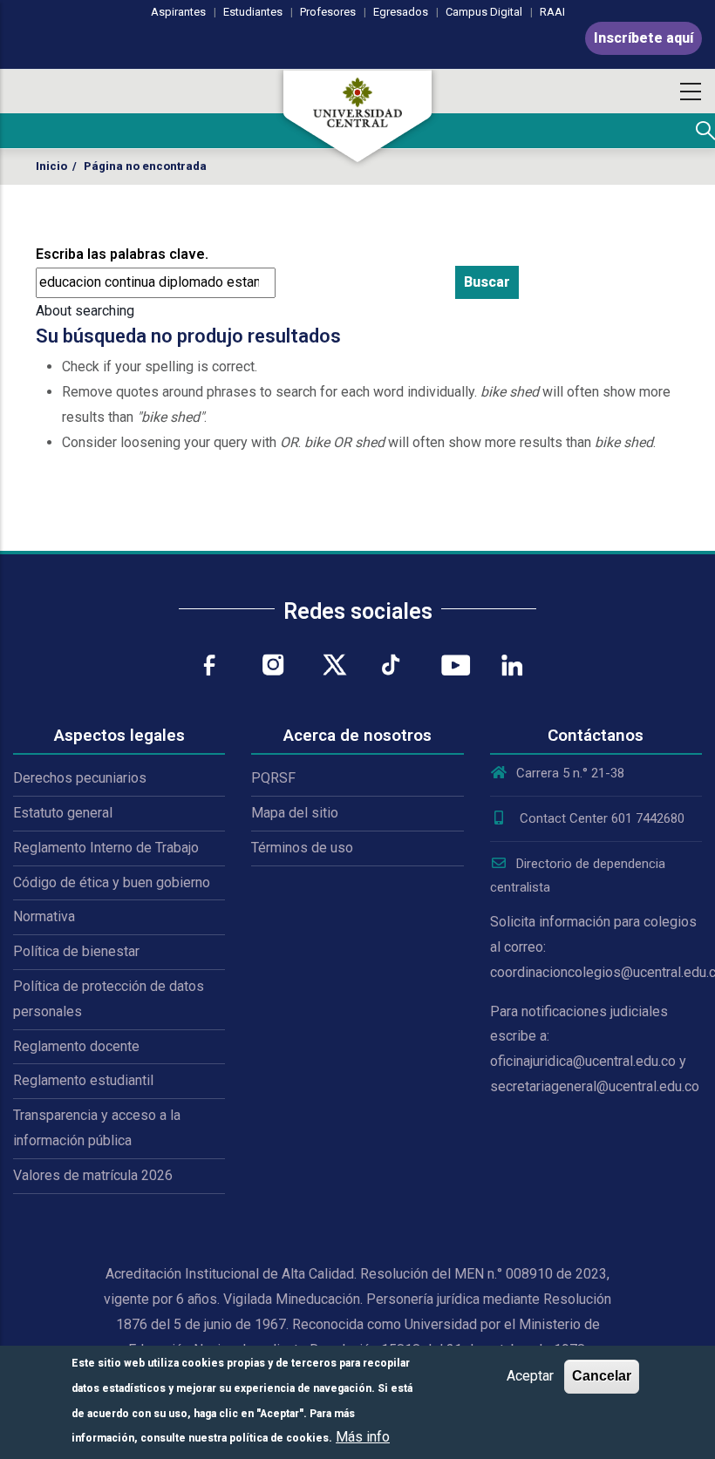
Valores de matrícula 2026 (93, 1175)
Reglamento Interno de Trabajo (106, 847)
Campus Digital (484, 11)
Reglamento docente (76, 1046)
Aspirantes (178, 11)
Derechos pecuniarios (79, 778)
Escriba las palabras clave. (122, 254)
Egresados (400, 11)
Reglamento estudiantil (83, 1080)
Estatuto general (62, 812)
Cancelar (601, 1375)
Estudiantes (253, 11)
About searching (85, 310)
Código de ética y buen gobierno (111, 882)
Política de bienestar (76, 951)
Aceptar (530, 1375)
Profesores (328, 11)
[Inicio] (357, 116)
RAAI (552, 11)
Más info (363, 1436)
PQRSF (273, 778)
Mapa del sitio (294, 812)
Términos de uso (302, 847)
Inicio (51, 166)
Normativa (44, 916)
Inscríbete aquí (643, 38)
